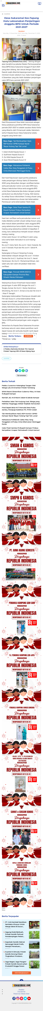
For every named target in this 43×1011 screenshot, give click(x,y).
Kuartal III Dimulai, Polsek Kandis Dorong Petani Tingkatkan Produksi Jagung (15, 954)
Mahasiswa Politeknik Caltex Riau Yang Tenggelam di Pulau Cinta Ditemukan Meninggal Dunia (17, 168)
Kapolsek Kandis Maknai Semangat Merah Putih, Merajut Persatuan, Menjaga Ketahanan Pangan (15, 944)
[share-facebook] (16, 370)
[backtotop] (21, 981)
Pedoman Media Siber (21, 994)
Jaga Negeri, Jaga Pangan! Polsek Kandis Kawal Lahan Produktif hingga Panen (16, 964)
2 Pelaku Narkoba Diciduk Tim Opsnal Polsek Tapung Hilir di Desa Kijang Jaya (19, 350)
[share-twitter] (19, 370)
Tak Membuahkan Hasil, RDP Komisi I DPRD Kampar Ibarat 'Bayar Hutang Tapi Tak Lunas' (17, 143)
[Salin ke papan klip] (26, 370)
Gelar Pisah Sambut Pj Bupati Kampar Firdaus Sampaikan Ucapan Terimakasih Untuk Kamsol (16, 210)
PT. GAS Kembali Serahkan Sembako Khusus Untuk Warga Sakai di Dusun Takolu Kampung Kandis (15, 924)
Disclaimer (21, 992)
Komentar (22, 375)
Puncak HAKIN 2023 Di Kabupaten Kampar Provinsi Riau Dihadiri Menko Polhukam (17, 274)
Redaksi (21, 990)
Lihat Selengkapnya (21, 973)
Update (29, 336)
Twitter (26, 1001)
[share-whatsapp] (23, 370)
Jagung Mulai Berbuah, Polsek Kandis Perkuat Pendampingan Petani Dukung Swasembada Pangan (14, 934)
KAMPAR (6, 358)
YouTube (30, 1001)
